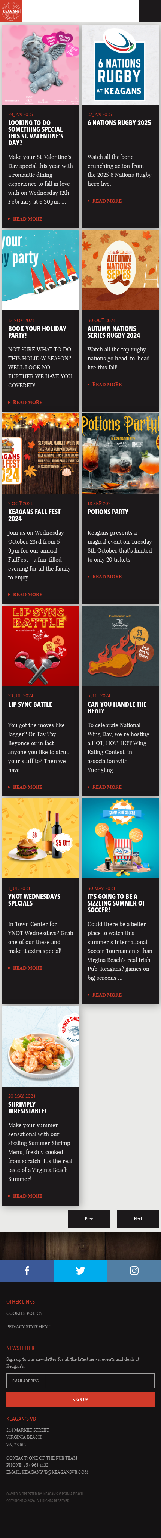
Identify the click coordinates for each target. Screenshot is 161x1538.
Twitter (80, 1271)
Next (138, 1219)
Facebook (27, 1271)
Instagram (134, 1271)
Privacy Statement (28, 1326)
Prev (89, 1219)
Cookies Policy (24, 1313)
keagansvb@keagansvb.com (55, 1472)
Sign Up (80, 1399)
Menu (150, 11)
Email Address (25, 1381)
